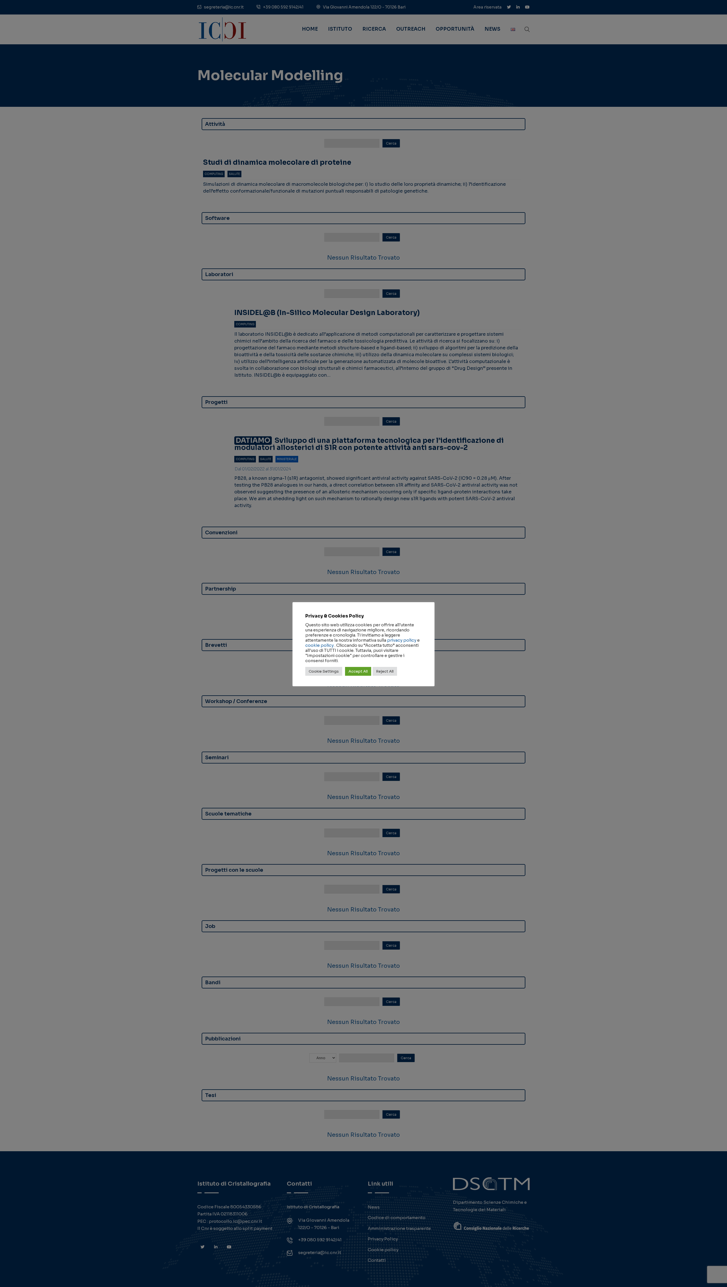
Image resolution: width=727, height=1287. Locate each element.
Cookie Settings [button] (324, 671)
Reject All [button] (385, 671)
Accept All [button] (358, 671)
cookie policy (319, 645)
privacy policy (401, 640)
